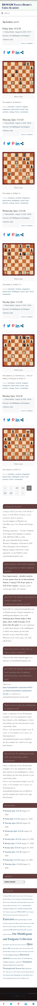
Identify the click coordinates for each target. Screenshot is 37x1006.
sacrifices (5, 112)
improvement (15, 109)
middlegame (16, 200)
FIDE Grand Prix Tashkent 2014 (23, 923)
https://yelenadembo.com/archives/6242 (17, 687)
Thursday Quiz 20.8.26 (13, 823)
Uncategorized (9, 968)
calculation (11, 107)
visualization (24, 112)
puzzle (22, 109)
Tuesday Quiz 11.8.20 (12, 301)
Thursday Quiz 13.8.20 (12, 119)
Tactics (17, 112)
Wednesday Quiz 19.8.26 (14, 831)
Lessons (10, 934)
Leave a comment (27, 43)
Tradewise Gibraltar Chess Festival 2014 (13, 965)
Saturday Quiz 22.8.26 (13, 810)
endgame (25, 107)
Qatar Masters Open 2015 (20, 944)
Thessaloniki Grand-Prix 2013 (17, 958)
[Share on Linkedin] (17, 52)
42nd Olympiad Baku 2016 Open (24, 902)
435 (11, 493)
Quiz (11, 39)
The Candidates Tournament (12, 955)
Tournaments (27, 961)
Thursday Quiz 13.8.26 (13, 864)
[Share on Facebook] (4, 52)
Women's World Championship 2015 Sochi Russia (17, 975)
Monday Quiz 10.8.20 (12, 395)
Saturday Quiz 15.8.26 (13, 852)
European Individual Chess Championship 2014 (16, 915)
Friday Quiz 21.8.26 (12, 818)
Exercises (6, 35)
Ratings (5, 948)
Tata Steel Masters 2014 (16, 948)
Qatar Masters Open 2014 (8, 944)
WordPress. (21, 996)
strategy (11, 112)
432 (23, 488)
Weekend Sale (20, 968)
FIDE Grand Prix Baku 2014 (22, 919)
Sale (9, 948)
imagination (6, 109)
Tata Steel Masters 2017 (27, 948)
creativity (18, 107)
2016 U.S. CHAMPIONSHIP (24, 905)
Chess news (21, 911)
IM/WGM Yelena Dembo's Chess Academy (16, 6)
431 (17, 488)
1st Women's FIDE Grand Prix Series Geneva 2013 (14, 896)
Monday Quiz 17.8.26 (13, 843)
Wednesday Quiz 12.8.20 (13, 210)
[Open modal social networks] (22, 52)
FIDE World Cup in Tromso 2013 (18, 930)
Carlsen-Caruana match (11, 912)
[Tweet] (8, 52)
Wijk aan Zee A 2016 (11, 972)
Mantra (14, 996)
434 (5, 493)
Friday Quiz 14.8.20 (11, 28)
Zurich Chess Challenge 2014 (22, 978)
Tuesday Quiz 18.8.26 (13, 839)
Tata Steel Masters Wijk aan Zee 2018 (12, 951)
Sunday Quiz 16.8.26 (12, 847)
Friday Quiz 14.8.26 (12, 860)
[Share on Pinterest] (13, 52)
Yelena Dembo (9, 32)
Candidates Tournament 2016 (10, 908)
